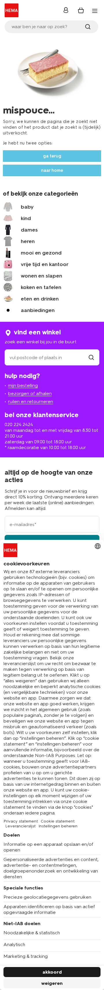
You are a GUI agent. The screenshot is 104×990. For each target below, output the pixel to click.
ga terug (52, 156)
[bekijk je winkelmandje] (81, 10)
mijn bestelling (23, 385)
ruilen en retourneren (30, 401)
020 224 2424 (19, 424)
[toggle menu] (95, 11)
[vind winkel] (91, 357)
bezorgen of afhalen (30, 393)
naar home (52, 170)
